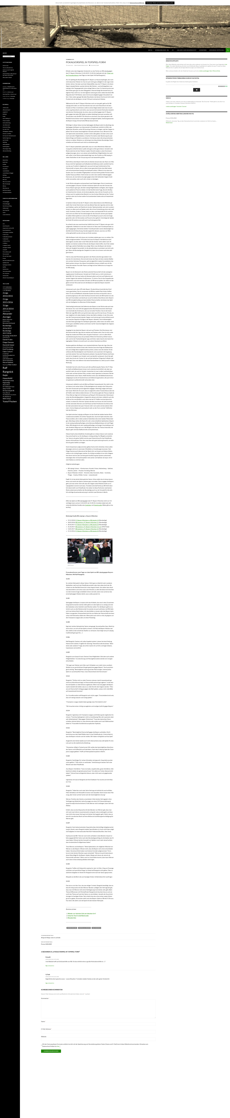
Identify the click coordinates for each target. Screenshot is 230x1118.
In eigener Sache (6, 245)
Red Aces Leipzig (7, 190)
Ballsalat (5, 114)
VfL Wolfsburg (7, 396)
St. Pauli (12, 386)
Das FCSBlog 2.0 (6, 118)
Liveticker (88, 505)
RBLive (4, 186)
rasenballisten (6, 171)
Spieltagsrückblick (7, 264)
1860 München (6, 311)
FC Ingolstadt (6, 353)
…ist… (172, 50)
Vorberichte (70, 59)
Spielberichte (6, 262)
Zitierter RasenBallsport (8, 277)
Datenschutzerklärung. (137, 3)
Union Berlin (13, 394)
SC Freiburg (6, 386)
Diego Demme (8, 342)
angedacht (5, 112)
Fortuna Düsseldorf (8, 355)
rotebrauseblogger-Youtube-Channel (176, 106)
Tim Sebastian (6, 394)
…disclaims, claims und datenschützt (186, 50)
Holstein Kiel (5, 357)
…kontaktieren (202, 50)
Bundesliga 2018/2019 (84, 927)
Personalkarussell (7, 252)
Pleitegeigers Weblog (7, 131)
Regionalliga (10, 380)
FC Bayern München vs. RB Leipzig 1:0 (87, 520)
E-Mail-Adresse (46, 1029)
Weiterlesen (169, 122)
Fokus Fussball (6, 120)
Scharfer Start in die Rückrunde (78, 916)
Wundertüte (72, 918)
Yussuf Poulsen (10, 401)
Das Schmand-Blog (7, 206)
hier (58, 1046)
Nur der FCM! (6, 129)
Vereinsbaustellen (7, 271)
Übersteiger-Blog (7, 148)
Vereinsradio (98, 505)
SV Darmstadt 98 (8, 391)
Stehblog (5, 142)
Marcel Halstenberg (8, 360)
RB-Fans (5, 179)
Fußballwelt (5, 239)
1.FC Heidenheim (7, 287)
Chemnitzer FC (6, 337)
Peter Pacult (5, 364)
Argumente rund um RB (8, 228)
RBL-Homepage (6, 183)
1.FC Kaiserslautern (7, 288)
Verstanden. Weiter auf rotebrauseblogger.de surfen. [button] (159, 3)
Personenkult (6, 254)
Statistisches (5, 269)
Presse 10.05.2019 (46, 943)
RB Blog (4, 175)
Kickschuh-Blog (6, 127)
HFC (14, 355)
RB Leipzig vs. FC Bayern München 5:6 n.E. (88, 527)
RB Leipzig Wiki (6, 177)
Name (43, 1021)
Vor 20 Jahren (6, 273)
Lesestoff (5, 249)
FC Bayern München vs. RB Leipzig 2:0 (87, 524)
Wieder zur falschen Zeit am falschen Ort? (82, 913)
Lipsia (4, 212)
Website (43, 1036)
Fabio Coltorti (8, 352)
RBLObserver (6, 188)
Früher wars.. (6, 234)
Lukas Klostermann (8, 358)
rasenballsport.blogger (8, 173)
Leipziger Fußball (7, 247)
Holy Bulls (5, 168)
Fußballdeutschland (7, 236)
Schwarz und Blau (7, 133)
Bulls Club (5, 162)
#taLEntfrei (5, 160)
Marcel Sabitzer (8, 362)
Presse (4, 258)
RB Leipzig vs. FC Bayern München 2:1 (87, 522)
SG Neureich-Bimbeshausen (9, 135)
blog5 (4, 116)
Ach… (4, 223)
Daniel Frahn (7, 340)
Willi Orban (7, 399)
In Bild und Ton (6, 241)
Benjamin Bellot (6, 321)
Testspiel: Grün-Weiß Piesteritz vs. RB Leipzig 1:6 (9, 88)
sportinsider (5, 140)
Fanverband (5, 166)
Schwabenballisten (7, 192)
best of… (150, 50)
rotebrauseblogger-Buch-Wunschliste (209, 71)
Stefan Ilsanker (7, 388)
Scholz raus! (5, 65)
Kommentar (45, 998)
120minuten (6, 107)
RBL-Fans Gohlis (6, 181)
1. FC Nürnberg (7, 290)
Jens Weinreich (6, 125)
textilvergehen (6, 146)
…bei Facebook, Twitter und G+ (217, 50)
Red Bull (5, 380)
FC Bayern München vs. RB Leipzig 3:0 (87, 531)
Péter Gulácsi (12, 364)
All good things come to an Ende (50, 936)
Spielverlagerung (7, 138)
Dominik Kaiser (8, 345)
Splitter (4, 267)
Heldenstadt (5, 208)
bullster (4, 164)
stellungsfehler (6, 144)
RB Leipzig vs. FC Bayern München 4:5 (87, 529)
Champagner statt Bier (8, 232)
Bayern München (71, 927)
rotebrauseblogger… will (162, 50)
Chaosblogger (6, 201)
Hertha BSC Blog (7, 122)
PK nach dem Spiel (7, 256)
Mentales (13, 96)
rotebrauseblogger (82, 65)
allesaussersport (6, 110)
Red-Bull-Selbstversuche (8, 260)
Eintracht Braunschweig (8, 347)
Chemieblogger (6, 203)
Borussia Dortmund (9, 323)
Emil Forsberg (8, 349)
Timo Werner (6, 393)
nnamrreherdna (6, 214)
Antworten (50, 965)
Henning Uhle (6, 94)
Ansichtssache (6, 226)
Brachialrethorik (7, 230)
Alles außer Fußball (7, 77)
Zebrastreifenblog (7, 151)
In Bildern (5, 243)
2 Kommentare (94, 65)
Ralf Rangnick (96, 927)
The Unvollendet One (8, 67)
